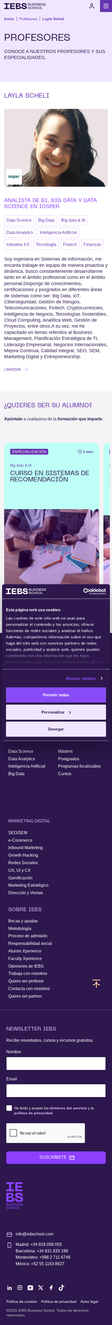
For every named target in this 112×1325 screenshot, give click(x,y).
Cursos (64, 774)
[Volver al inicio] (25, 6)
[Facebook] (51, 1288)
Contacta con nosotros (29, 988)
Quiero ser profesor (26, 981)
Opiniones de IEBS (26, 966)
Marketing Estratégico (28, 885)
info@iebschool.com (34, 1234)
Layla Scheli (53, 19)
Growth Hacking (23, 855)
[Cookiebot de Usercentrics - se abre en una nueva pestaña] (83, 591)
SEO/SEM (17, 833)
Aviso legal (89, 1301)
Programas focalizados (79, 766)
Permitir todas (56, 695)
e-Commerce (20, 840)
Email (11, 1079)
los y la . (54, 1110)
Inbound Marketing (25, 847)
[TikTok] (61, 1288)
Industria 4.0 (18, 244)
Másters (65, 751)
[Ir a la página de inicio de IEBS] (14, 1195)
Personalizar (53, 712)
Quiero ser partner (25, 996)
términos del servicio (68, 1108)
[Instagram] (20, 1288)
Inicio (9, 19)
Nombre (13, 1052)
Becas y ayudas (23, 921)
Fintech (70, 244)
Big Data (46, 220)
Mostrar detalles (81, 678)
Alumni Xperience (24, 951)
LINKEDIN (12, 369)
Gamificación (20, 878)
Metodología (19, 928)
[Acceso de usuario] (92, 6)
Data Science (19, 220)
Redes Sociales (23, 863)
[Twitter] (41, 1288)
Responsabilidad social (30, 943)
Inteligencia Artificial (58, 232)
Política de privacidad (58, 1301)
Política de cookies (21, 1301)
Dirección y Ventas (25, 893)
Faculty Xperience (25, 958)
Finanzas (92, 244)
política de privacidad (33, 1113)
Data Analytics (20, 232)
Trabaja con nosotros (27, 973)
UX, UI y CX (19, 870)
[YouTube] (30, 1288)
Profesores (28, 19)
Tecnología (46, 244)
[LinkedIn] (9, 1288)
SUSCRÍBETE (53, 1157)
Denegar (56, 729)
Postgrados (68, 759)
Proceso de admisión (27, 936)
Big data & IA (73, 220)
